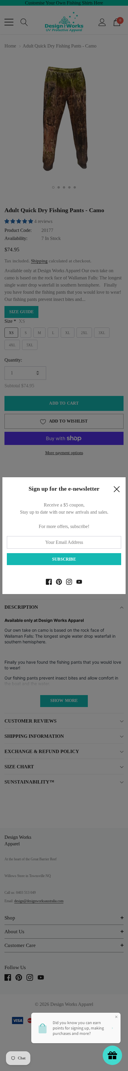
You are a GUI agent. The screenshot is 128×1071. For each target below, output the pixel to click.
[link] (49, 582)
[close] (116, 490)
